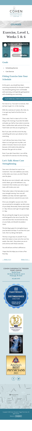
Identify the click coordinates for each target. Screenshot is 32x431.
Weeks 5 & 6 (24, 259)
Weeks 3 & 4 (7, 259)
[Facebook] (13, 380)
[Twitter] (18, 380)
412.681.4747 (16, 278)
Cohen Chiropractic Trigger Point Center (16, 11)
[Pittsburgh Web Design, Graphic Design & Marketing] (18, 416)
